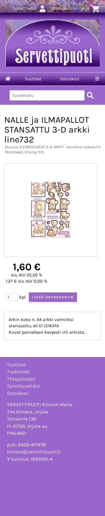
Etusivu (12, 147)
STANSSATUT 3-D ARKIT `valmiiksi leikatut (60, 147)
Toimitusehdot (23, 386)
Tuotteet (33, 78)
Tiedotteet (18, 371)
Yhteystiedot (21, 379)
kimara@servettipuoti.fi (34, 451)
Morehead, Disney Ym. (25, 152)
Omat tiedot (24, 8)
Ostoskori (70, 78)
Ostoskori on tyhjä (71, 8)
